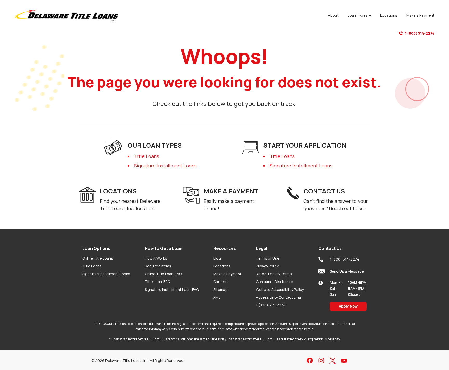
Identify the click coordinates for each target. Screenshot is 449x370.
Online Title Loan (163, 273)
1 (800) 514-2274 (419, 33)
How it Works (156, 258)
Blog (217, 258)
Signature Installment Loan (172, 289)
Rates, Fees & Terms (274, 273)
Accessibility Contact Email (279, 297)
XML (216, 297)
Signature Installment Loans (165, 165)
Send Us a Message (347, 271)
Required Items (158, 266)
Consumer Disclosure (274, 281)
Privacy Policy (267, 266)
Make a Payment (227, 273)
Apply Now (348, 306)
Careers (220, 281)
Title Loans (146, 156)
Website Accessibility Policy (280, 289)
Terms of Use (267, 258)
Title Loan (157, 281)
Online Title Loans (97, 258)
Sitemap (220, 289)
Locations (221, 266)
